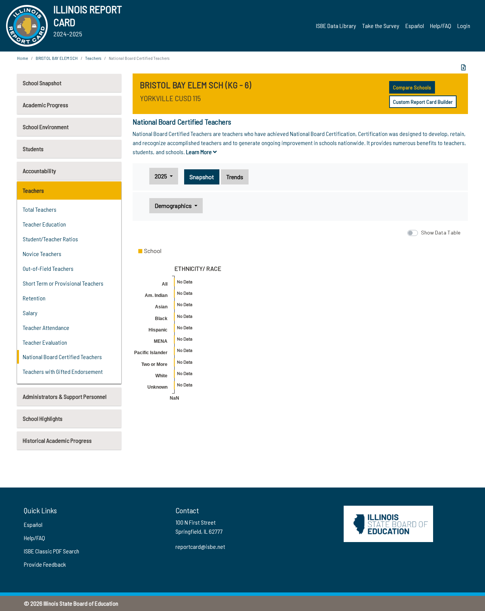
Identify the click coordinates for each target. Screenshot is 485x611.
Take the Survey (380, 25)
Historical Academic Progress (57, 440)
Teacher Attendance (46, 327)
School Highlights (43, 418)
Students (33, 148)
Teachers (33, 190)
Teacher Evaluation (45, 342)
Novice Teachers (42, 253)
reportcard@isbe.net (200, 546)
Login (463, 25)
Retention (34, 298)
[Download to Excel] (463, 67)
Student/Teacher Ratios (50, 238)
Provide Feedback (45, 564)
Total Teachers (39, 209)
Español (414, 25)
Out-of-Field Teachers (48, 268)
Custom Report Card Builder (423, 101)
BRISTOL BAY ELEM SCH (57, 58)
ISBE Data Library (336, 25)
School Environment (46, 126)
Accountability (39, 170)
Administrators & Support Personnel (64, 396)
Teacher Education (44, 224)
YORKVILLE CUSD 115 (170, 98)
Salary (30, 312)
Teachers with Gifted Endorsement (63, 371)
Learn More (199, 151)
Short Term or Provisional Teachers (63, 283)
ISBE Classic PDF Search (51, 551)
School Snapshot (42, 82)
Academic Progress (45, 104)
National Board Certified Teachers (62, 356)
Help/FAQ (440, 25)
